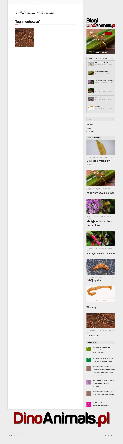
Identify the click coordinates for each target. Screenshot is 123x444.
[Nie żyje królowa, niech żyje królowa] (100, 214)
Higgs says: (96, 380)
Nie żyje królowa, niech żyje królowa (104, 80)
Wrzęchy (97, 106)
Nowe (90, 58)
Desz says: (96, 358)
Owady (90, 131)
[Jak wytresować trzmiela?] (100, 246)
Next (110, 33)
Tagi (112, 58)
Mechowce (92, 335)
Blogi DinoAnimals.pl (110, 435)
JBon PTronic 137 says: (100, 366)
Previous (107, 33)
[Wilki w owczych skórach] (100, 41)
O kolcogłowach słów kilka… (102, 62)
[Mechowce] (100, 328)
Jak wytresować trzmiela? (101, 89)
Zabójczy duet (98, 97)
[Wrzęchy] (100, 302)
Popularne (98, 58)
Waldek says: (97, 403)
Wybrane (105, 58)
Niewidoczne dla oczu (35, 12)
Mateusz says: (97, 347)
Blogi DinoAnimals (33, 2)
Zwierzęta (89, 128)
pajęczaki (89, 124)
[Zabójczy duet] (100, 275)
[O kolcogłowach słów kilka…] (100, 155)
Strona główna (17, 2)
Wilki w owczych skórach (98, 51)
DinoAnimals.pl (48, 2)
